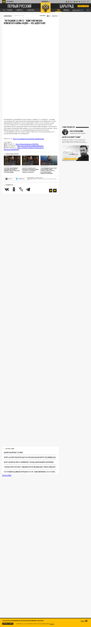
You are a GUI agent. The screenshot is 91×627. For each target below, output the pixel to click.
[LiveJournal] (21, 189)
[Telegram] (28, 189)
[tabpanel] (75, 153)
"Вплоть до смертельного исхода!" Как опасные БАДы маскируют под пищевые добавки (30, 457)
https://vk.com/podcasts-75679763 (27, 144)
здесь (52, 623)
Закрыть (83, 620)
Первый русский (19, 6)
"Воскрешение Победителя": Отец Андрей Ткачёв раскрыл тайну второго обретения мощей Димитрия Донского (48, 171)
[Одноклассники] (14, 189)
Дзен (9, 178)
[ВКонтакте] (7, 189)
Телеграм (21, 178)
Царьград (67, 6)
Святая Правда (8, 15)
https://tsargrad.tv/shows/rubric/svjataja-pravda (28, 138)
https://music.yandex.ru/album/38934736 (30, 145)
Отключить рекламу (83, 6)
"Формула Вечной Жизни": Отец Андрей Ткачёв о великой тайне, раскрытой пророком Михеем (12, 170)
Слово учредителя (68, 127)
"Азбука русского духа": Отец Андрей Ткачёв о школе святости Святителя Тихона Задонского (30, 170)
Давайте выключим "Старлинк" (13, 452)
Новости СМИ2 (6, 475)
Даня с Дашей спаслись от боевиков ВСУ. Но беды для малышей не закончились (29, 462)
